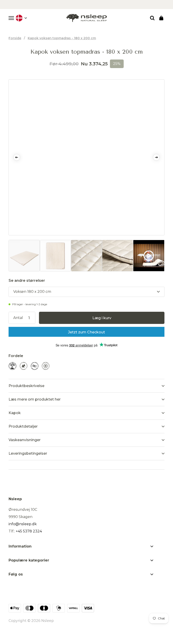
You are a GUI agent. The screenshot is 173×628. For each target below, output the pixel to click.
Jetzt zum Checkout (86, 332)
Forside (15, 38)
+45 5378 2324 (29, 531)
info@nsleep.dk (23, 524)
